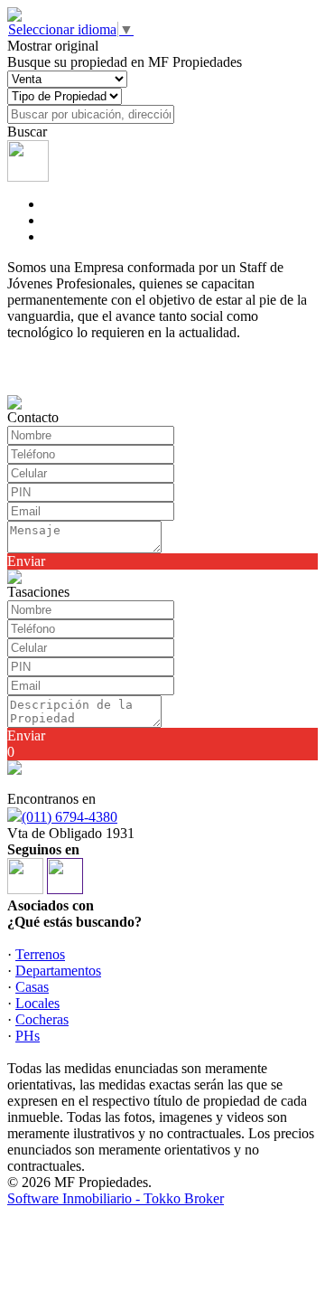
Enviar (26, 561)
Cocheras (42, 1019)
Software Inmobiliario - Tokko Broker (115, 1198)
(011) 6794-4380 (69, 817)
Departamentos (58, 970)
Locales (37, 1003)
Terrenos (40, 954)
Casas (32, 987)
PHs (27, 1035)
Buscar (27, 131)
